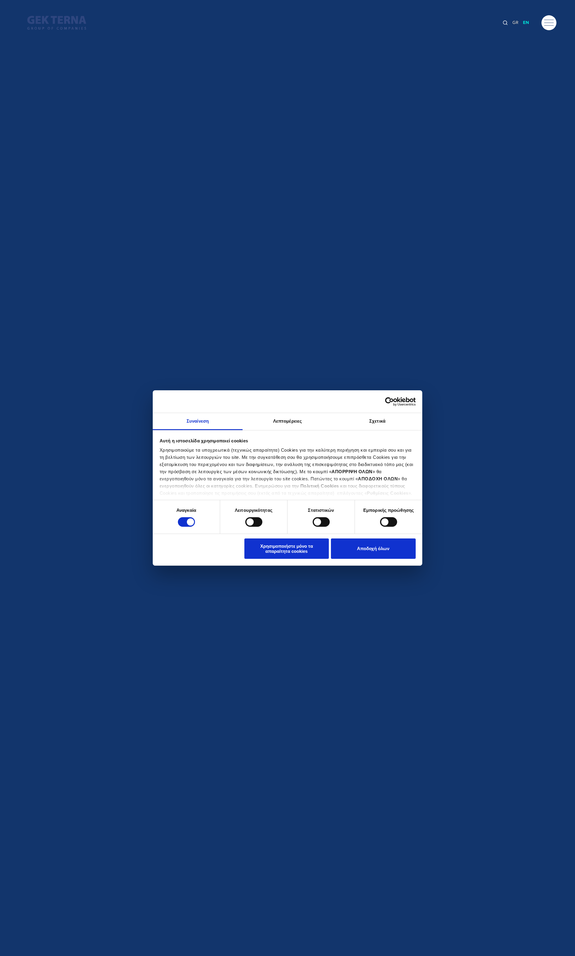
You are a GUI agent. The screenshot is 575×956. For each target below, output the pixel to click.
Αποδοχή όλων (373, 548)
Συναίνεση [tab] (198, 421)
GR (515, 23)
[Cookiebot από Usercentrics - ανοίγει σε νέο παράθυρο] (389, 401)
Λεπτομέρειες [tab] (287, 421)
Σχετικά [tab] (377, 421)
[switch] (253, 522)
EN (526, 23)
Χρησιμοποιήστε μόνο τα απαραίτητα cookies (286, 549)
